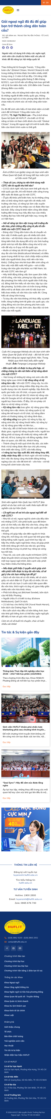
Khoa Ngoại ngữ (11, 982)
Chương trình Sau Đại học (16, 966)
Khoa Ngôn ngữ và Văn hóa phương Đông (23, 992)
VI (44, 3)
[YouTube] (13, 948)
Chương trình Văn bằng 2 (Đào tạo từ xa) (23, 970)
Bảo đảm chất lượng (13, 1036)
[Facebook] (7, 948)
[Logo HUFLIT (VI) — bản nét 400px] (8, 10)
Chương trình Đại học (14, 961)
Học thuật (8, 1045)
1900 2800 (30, 895)
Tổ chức (7, 1031)
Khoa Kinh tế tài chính (14, 1010)
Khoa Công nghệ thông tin (16, 987)
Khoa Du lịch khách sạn (15, 1006)
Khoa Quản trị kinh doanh (16, 1001)
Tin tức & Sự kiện (12, 1050)
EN (47, 3)
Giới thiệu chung (12, 1027)
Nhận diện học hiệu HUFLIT (17, 1055)
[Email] (20, 948)
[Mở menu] (18, 10)
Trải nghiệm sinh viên (14, 1041)
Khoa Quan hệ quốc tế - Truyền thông (21, 996)
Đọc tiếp (6, 686)
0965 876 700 (28, 903)
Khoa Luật (9, 1015)
